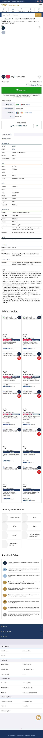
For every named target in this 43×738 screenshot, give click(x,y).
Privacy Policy (27, 683)
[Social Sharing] (3, 32)
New (13, 11)
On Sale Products (28, 669)
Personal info (27, 651)
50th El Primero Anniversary (35, 535)
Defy (13, 149)
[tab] (21, 626)
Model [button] (5, 636)
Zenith (14, 146)
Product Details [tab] (7, 134)
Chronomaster (15, 517)
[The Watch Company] (20, 5)
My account (5, 647)
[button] (30, 10)
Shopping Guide (7, 697)
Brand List (4, 11)
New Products (27, 664)
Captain (14, 535)
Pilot (34, 517)
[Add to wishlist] (40, 77)
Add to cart (23, 90)
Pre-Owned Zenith (13, 544)
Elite (14, 526)
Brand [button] (5, 626)
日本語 (41, 1)
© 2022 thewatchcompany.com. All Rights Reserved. (21, 735)
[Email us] (37, 126)
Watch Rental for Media (30, 692)
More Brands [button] (7, 631)
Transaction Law (28, 688)
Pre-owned (21, 11)
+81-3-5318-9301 (19, 125)
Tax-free (26, 706)
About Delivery (28, 701)
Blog (25, 674)
